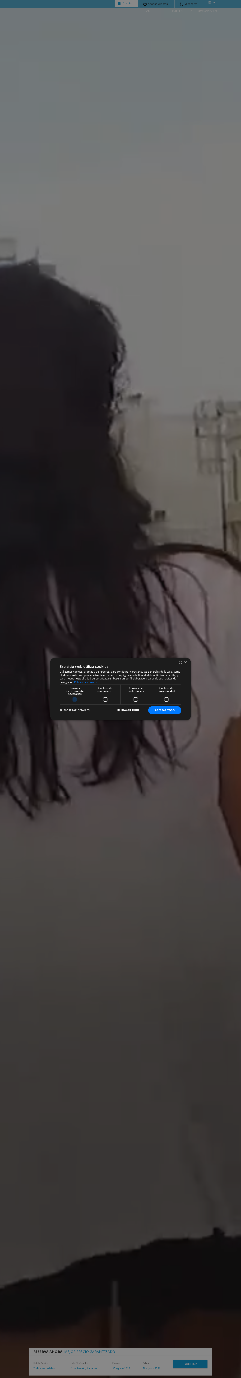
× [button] (185, 662)
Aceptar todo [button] (165, 710)
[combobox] (180, 662)
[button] (74, 710)
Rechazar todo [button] (128, 710)
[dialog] (120, 689)
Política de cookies (85, 682)
